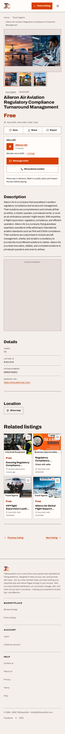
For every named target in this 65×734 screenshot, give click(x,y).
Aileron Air (21, 145)
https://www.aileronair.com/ (17, 382)
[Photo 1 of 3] (11, 79)
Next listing (51, 537)
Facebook (8, 718)
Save (15, 130)
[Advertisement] (32, 296)
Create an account (12, 645)
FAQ (6, 696)
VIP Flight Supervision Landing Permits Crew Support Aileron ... (18, 510)
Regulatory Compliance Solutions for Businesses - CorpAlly (42, 463)
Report (53, 130)
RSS (21, 718)
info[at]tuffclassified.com (41, 712)
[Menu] (57, 6)
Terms (6, 688)
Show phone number (34, 169)
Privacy (7, 680)
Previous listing (15, 537)
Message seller (21, 161)
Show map (15, 410)
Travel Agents (10, 92)
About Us (8, 671)
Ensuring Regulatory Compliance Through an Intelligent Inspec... (18, 467)
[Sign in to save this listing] (28, 437)
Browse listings (11, 609)
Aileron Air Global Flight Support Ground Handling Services (45, 510)
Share (34, 130)
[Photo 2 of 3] (25, 79)
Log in (6, 636)
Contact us (9, 663)
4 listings (31, 153)
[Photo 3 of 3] (40, 79)
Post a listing (9, 618)
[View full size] (32, 50)
